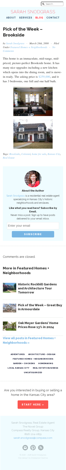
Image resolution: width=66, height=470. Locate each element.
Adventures (18, 354)
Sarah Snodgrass (33, 11)
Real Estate (9, 157)
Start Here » (33, 404)
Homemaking (45, 363)
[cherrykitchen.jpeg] (33, 101)
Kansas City (54, 154)
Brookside (14, 154)
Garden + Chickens (24, 363)
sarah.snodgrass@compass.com (33, 437)
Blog (39, 17)
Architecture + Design (42, 354)
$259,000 (44, 76)
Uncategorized (33, 372)
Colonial (25, 154)
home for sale (39, 154)
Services (25, 17)
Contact (53, 17)
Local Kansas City (18, 368)
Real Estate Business (45, 368)
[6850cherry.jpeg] (33, 134)
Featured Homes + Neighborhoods (28, 47)
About (11, 17)
